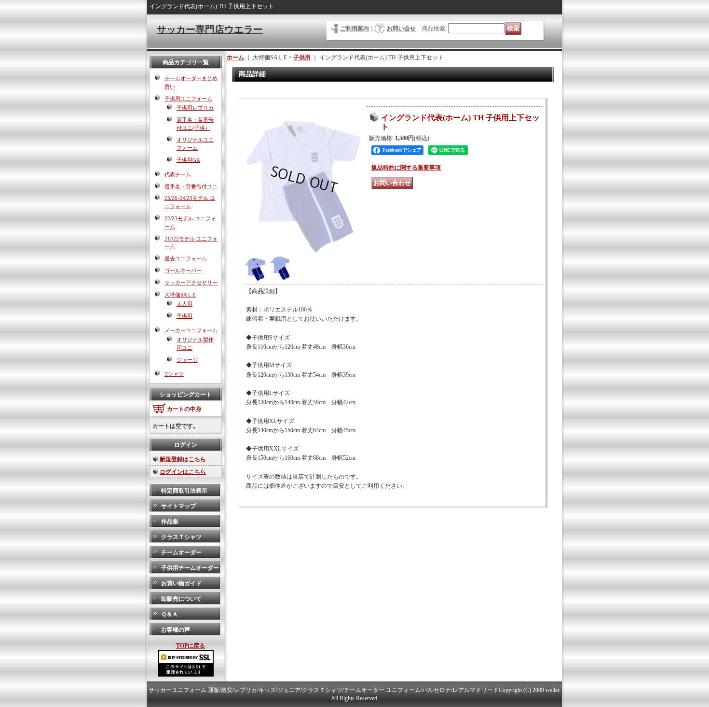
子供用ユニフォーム (188, 98)
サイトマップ (178, 506)
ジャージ (187, 360)
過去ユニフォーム (185, 258)
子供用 (184, 316)
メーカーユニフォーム (191, 330)
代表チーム (177, 174)
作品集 (169, 521)
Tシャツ (174, 374)
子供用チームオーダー (190, 568)
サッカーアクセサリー (191, 282)
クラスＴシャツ (181, 537)
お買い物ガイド (181, 583)
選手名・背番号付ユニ (191, 186)
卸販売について (181, 598)
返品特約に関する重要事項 (406, 167)
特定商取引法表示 (184, 490)
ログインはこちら (183, 471)
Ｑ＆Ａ (169, 614)
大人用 (184, 304)
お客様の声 (175, 629)
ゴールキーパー (183, 270)
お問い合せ (401, 28)
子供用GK (188, 160)
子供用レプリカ (195, 108)
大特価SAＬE (180, 294)
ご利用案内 (354, 28)
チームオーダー (181, 552)
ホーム (235, 57)
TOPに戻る (190, 645)
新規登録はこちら (183, 459)
